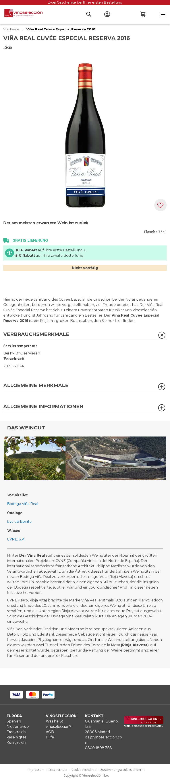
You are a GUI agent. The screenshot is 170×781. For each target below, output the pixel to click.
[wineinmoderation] (143, 726)
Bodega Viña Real (22, 504)
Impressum (36, 769)
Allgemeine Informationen (43, 406)
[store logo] (21, 14)
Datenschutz (58, 769)
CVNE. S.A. (16, 539)
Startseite (11, 29)
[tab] (85, 336)
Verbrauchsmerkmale (36, 334)
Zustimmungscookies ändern (121, 769)
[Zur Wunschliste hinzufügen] (160, 205)
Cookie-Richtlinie (83, 769)
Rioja (7, 47)
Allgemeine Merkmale (35, 385)
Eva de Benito (19, 521)
